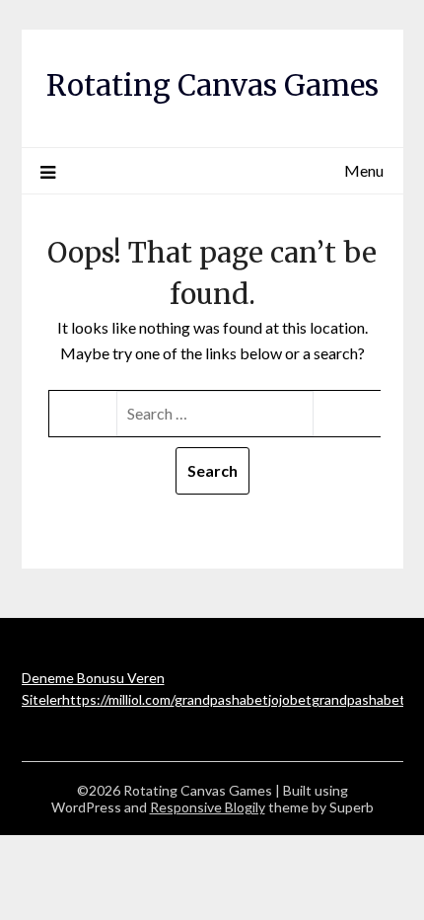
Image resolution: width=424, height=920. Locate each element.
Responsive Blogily (207, 807)
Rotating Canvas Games (212, 85)
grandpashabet (221, 699)
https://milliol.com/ (118, 699)
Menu (364, 170)
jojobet (290, 699)
